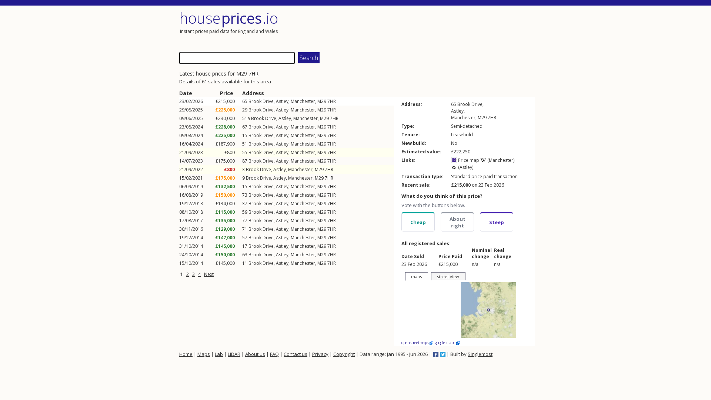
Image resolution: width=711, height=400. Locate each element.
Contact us (295, 354)
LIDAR (234, 354)
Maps (203, 354)
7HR (253, 73)
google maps (445, 342)
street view (448, 276)
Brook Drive (261, 101)
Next (209, 274)
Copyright (344, 354)
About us (255, 354)
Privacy (320, 354)
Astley (282, 101)
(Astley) (465, 167)
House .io (228, 18)
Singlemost (480, 354)
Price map (468, 160)
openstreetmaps (415, 342)
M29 (241, 73)
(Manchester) (500, 160)
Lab (219, 354)
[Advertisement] (446, 27)
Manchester (303, 101)
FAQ (274, 354)
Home (186, 354)
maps (416, 276)
